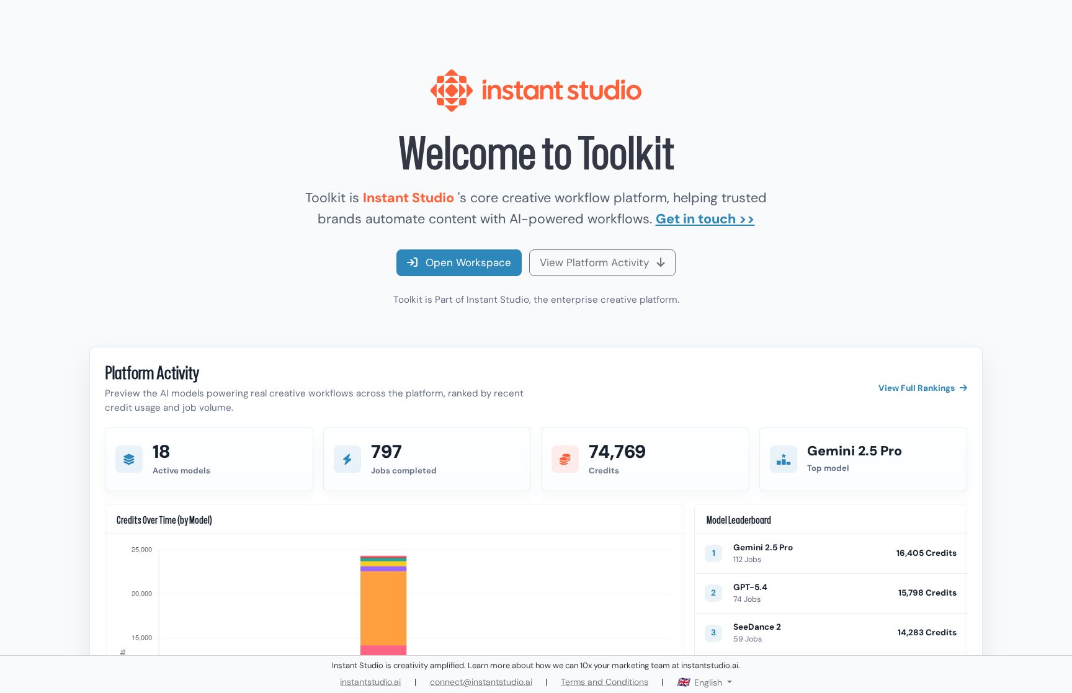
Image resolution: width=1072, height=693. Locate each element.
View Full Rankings (916, 388)
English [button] (708, 682)
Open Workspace (466, 262)
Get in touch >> (705, 219)
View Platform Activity (596, 262)
